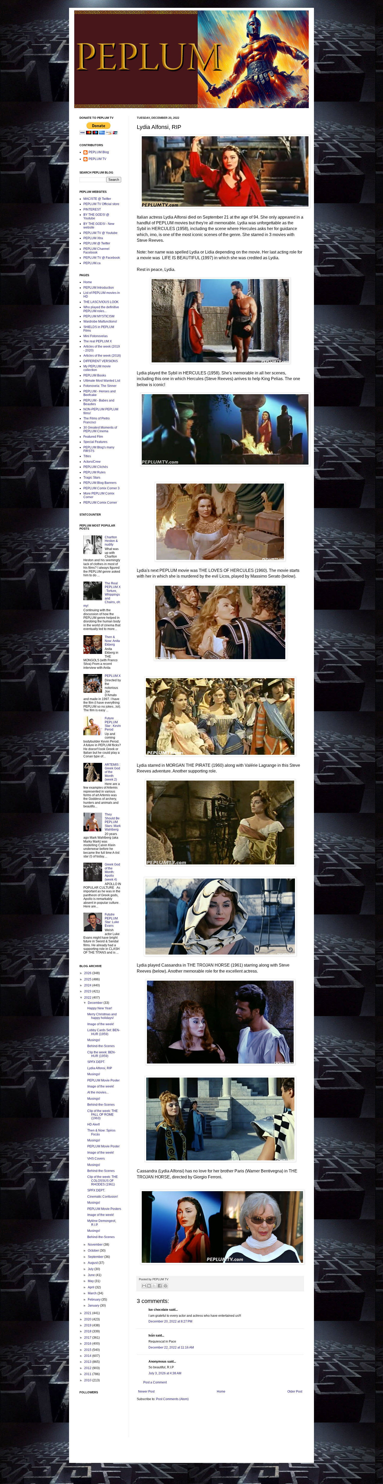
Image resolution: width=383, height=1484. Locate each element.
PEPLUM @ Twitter (96, 243)
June (92, 1275)
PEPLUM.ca (92, 263)
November (95, 1244)
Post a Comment (155, 1382)
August (93, 1263)
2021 (88, 1313)
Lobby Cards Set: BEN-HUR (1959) (103, 1032)
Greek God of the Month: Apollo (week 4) (112, 872)
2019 (88, 1325)
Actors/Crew (92, 461)
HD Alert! (93, 1124)
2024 (88, 985)
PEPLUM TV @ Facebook (101, 257)
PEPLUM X (113, 676)
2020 (88, 1319)
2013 (88, 1362)
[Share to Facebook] (159, 1285)
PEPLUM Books (94, 375)
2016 (88, 1343)
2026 (88, 973)
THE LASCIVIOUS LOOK (101, 302)
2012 (88, 1368)
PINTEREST (92, 209)
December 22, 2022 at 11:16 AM (171, 1347)
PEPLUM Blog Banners (99, 483)
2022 (88, 997)
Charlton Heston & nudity (111, 541)
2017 (88, 1337)
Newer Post (146, 1391)
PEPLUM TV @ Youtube (100, 233)
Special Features (95, 442)
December (95, 1003)
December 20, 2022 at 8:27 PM (170, 1321)
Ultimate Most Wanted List (101, 380)
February (94, 1299)
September (96, 1257)
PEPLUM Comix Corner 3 (101, 488)
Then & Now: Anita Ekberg (112, 640)
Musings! (93, 1040)
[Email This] (144, 1285)
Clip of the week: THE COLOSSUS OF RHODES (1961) (102, 1180)
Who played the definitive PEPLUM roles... (101, 309)
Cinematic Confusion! (102, 1196)
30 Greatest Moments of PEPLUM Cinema (100, 429)
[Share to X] (154, 1285)
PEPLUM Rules (94, 472)
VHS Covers (96, 1158)
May (91, 1281)
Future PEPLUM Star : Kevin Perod (113, 723)
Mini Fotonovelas (95, 336)
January (94, 1305)
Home (221, 1391)
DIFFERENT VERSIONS (100, 361)
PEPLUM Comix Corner (100, 502)
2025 (88, 979)
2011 (88, 1374)
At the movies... (98, 1092)
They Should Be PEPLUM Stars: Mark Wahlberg (113, 822)
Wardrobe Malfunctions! (100, 321)
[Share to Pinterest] (165, 1285)
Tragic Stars (91, 477)
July (91, 1269)
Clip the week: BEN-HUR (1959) (101, 1054)
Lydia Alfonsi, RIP (99, 1068)
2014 (88, 1356)
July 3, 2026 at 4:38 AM (165, 1373)
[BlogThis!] (149, 1285)
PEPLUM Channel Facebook (96, 250)
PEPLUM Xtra (93, 238)
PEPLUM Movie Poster (103, 1080)
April (91, 1287)
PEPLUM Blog (99, 152)
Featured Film (93, 436)
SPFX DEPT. (96, 1062)
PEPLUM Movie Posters (104, 1209)
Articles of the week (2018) (102, 355)
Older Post (294, 1391)
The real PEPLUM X (97, 341)
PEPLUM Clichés (95, 467)
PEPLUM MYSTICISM (98, 316)
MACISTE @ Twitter (97, 199)
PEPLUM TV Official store (101, 204)
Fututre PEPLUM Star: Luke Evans (112, 920)
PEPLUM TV (97, 159)
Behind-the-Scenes (101, 1046)
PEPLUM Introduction (98, 287)
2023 (88, 991)
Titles (87, 456)
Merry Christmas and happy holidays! (102, 1016)
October (94, 1250)
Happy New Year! (99, 1008)
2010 (88, 1380)
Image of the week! (100, 1024)
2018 (88, 1331)
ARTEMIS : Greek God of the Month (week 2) (112, 772)
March (92, 1293)
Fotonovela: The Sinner (99, 386)
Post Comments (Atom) (172, 1399)
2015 (88, 1350)
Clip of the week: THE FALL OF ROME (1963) (102, 1114)
